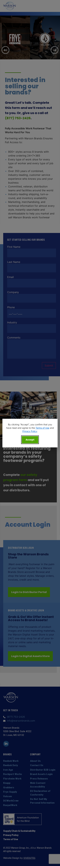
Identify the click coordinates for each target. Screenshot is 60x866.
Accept (30, 439)
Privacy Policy (29, 431)
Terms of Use (42, 427)
